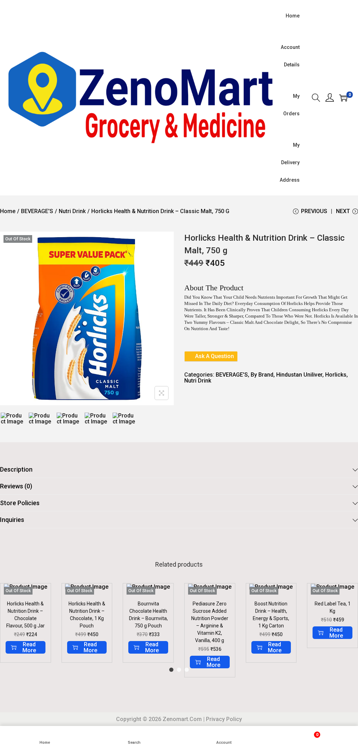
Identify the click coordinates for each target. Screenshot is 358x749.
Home (7, 211)
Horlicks (335, 374)
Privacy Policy (224, 719)
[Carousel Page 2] (179, 670)
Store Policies (20, 503)
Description (16, 469)
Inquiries (12, 519)
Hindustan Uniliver (299, 374)
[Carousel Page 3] (187, 670)
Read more (29, 647)
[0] (343, 98)
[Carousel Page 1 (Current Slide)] (171, 670)
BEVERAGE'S (37, 211)
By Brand (262, 374)
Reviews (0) (16, 486)
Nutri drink (72, 211)
